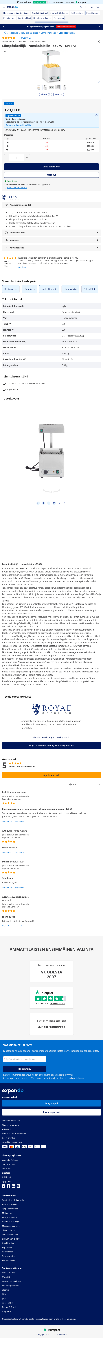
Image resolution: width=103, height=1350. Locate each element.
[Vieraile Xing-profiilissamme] (18, 1186)
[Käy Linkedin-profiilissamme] (13, 1186)
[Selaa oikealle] (99, 27)
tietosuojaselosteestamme (16, 1078)
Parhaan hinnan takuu (17, 187)
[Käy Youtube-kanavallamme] (3, 1186)
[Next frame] (65, 503)
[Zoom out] (48, 503)
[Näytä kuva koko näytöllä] (99, 82)
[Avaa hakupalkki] (81, 7)
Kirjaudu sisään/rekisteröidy (18, 125)
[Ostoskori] (97, 7)
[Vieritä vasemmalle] (4, 27)
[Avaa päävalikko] (4, 7)
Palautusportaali (51, 1112)
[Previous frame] (59, 503)
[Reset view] (54, 503)
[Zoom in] (43, 503)
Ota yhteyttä (51, 1103)
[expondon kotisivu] (5, 32)
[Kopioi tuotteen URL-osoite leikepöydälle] (99, 42)
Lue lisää (22, 267)
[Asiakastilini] (92, 7)
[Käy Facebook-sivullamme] (8, 1186)
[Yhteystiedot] (87, 7)
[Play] (38, 503)
